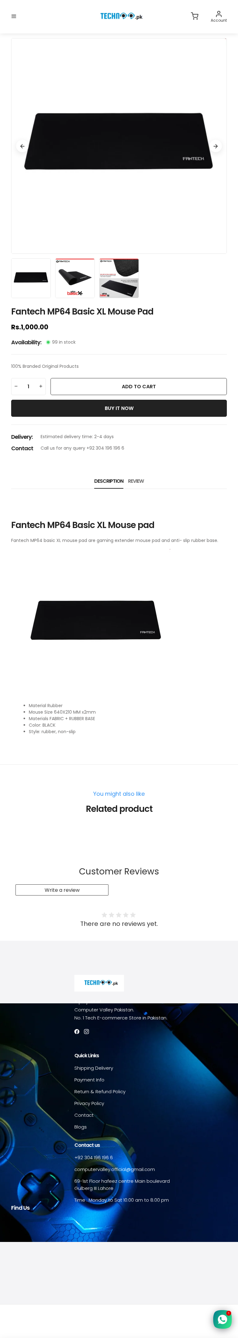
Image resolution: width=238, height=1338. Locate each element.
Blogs (80, 1127)
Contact (84, 1115)
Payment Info (89, 1079)
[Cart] (194, 16)
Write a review (62, 890)
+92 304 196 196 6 (93, 1157)
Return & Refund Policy (100, 1091)
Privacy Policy (89, 1103)
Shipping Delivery (93, 1068)
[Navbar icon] (14, 16)
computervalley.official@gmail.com (114, 1169)
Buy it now (119, 408)
